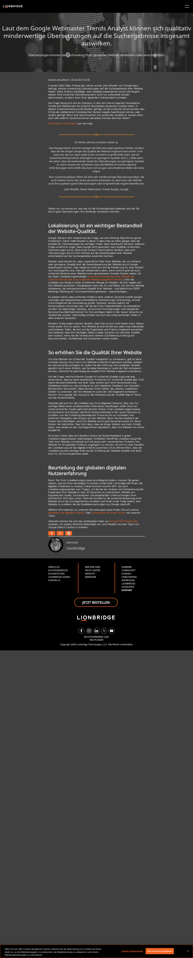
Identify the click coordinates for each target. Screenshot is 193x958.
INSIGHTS (90, 573)
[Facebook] (81, 631)
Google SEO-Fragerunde (123, 521)
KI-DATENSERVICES (58, 570)
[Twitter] (104, 631)
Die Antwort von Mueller (62, 123)
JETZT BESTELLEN (96, 602)
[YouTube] (112, 631)
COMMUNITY (128, 570)
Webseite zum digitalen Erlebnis (66, 512)
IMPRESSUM (128, 580)
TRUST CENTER (92, 570)
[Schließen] (188, 951)
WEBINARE (90, 576)
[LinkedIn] (96, 631)
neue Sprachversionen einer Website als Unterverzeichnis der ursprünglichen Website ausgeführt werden (91, 278)
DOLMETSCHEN (56, 573)
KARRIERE (127, 566)
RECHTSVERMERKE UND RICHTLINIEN (96, 638)
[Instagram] (89, 631)
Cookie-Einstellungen (132, 951)
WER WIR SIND (92, 566)
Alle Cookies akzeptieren (159, 951)
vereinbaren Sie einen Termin (109, 512)
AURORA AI (54, 580)
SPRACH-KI (54, 566)
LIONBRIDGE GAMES (59, 576)
